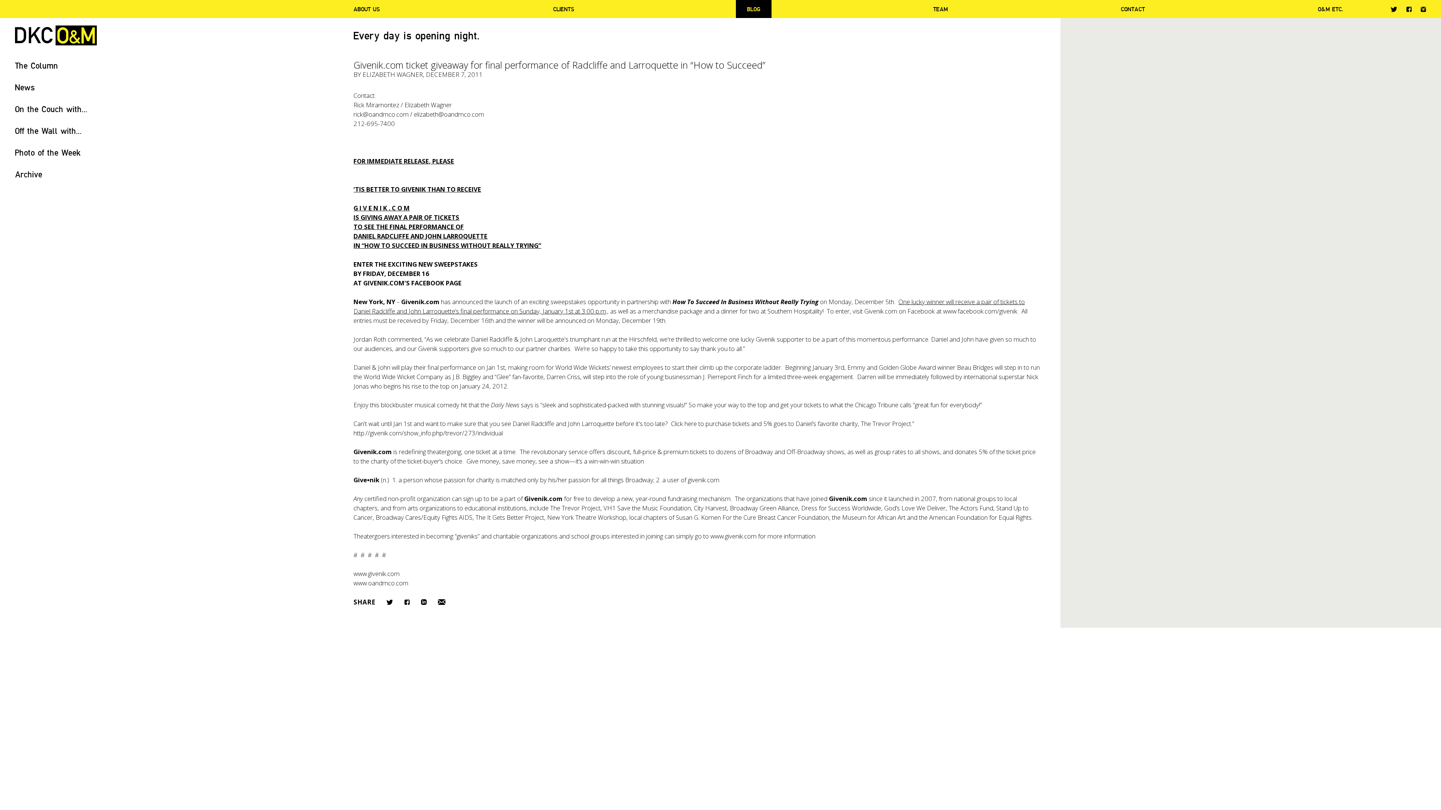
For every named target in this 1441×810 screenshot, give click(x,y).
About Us (366, 9)
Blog (753, 9)
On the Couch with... (51, 109)
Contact (1133, 9)
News (25, 87)
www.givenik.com (733, 536)
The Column (36, 65)
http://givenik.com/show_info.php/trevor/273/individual (428, 433)
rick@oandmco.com (381, 114)
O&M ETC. (1330, 9)
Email (441, 602)
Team (940, 9)
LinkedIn (424, 602)
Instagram (1423, 9)
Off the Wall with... (48, 131)
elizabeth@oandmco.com (449, 114)
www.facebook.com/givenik (980, 311)
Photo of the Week (48, 152)
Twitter (1394, 9)
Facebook (1409, 9)
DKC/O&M (56, 35)
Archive (28, 174)
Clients (563, 9)
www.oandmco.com (380, 583)
